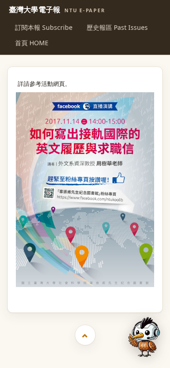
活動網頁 (53, 83)
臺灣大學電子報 (57, 9)
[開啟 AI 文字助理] (144, 337)
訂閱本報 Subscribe (44, 27)
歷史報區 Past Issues (117, 27)
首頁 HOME (32, 42)
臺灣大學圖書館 (86, 295)
